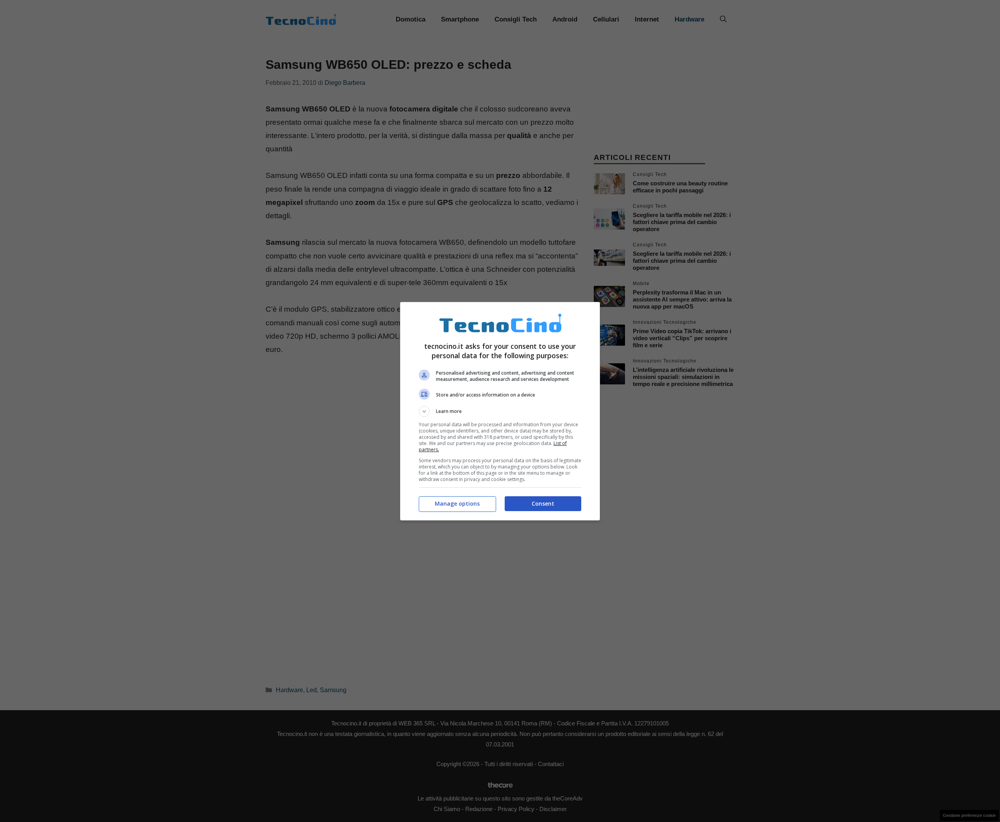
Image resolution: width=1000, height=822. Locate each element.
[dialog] (500, 411)
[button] (500, 411)
